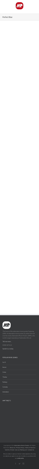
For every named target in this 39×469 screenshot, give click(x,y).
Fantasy (4, 382)
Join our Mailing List (21, 450)
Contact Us (31, 450)
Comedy (5, 387)
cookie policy (20, 458)
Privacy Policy (20, 447)
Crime (4, 372)
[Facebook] (15, 464)
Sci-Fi (4, 362)
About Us (12, 447)
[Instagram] (23, 464)
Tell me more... (7, 341)
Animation (5, 392)
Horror (4, 367)
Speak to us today (7, 349)
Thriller (4, 377)
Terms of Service (30, 447)
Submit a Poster (9, 450)
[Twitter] (19, 464)
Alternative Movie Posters (21, 445)
